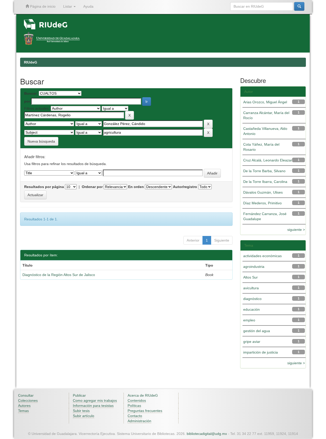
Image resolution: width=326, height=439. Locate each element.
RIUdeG (30, 62)
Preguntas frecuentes (145, 411)
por (27, 101)
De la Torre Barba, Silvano (264, 171)
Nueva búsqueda (41, 141)
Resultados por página (44, 187)
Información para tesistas (93, 406)
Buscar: (31, 93)
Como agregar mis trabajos (95, 400)
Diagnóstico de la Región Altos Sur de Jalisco (58, 275)
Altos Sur (250, 277)
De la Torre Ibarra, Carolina (265, 182)
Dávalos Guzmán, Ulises (263, 192)
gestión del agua (256, 331)
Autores (24, 406)
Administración (139, 421)
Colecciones (28, 400)
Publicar (79, 395)
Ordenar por (92, 187)
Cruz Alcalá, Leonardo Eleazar (267, 160)
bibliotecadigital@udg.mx (207, 434)
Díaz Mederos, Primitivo (262, 203)
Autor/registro (185, 187)
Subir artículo (83, 416)
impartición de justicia (260, 352)
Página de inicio (42, 6)
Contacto (135, 416)
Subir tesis (81, 411)
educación (251, 309)
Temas (23, 411)
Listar (68, 6)
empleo (249, 320)
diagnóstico (252, 299)
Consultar (26, 395)
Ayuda (88, 6)
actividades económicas (262, 256)
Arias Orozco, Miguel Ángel (265, 102)
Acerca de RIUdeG (143, 395)
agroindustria (253, 267)
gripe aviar (251, 342)
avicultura (251, 288)
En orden (136, 187)
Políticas (134, 406)
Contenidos (137, 400)
